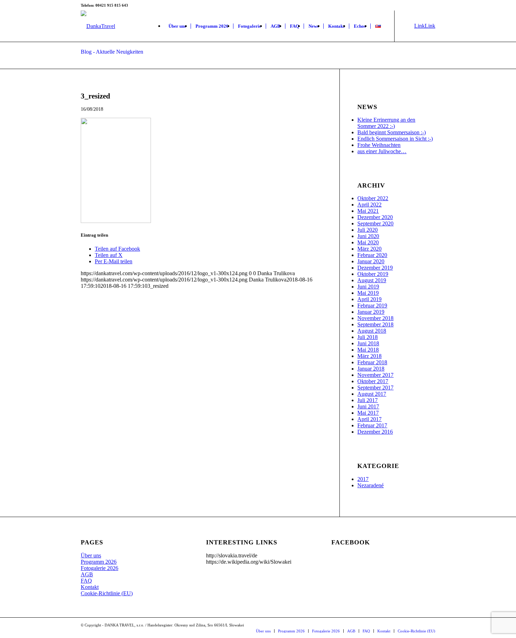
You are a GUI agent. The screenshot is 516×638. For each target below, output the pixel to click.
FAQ (86, 581)
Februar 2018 (372, 362)
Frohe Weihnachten (379, 145)
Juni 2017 (368, 406)
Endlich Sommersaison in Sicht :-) (395, 139)
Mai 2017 (368, 413)
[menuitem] (177, 26)
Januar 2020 (370, 261)
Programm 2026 (99, 562)
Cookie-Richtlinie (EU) (107, 593)
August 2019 (371, 280)
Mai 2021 (368, 211)
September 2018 (375, 324)
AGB (87, 574)
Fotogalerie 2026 (99, 568)
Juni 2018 (368, 343)
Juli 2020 (367, 230)
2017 (363, 479)
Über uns (91, 555)
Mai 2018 (368, 350)
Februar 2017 (372, 425)
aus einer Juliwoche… (381, 151)
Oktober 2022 (372, 198)
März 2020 (369, 249)
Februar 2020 (372, 255)
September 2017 (375, 388)
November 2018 (375, 318)
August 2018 (371, 331)
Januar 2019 (370, 312)
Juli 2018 (367, 337)
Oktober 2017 (372, 381)
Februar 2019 (372, 305)
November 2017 (375, 375)
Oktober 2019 (372, 274)
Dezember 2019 (375, 268)
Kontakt (90, 587)
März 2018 (369, 356)
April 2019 (369, 299)
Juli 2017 (367, 400)
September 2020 (375, 223)
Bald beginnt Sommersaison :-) (391, 132)
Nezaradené (370, 485)
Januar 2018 (370, 369)
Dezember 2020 (375, 217)
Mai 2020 (368, 242)
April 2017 (369, 419)
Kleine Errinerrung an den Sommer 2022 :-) (386, 123)
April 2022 (369, 205)
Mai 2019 (368, 293)
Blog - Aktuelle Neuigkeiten (112, 52)
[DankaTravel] (98, 26)
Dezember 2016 (375, 432)
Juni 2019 (368, 287)
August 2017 (371, 394)
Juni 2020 (368, 236)
